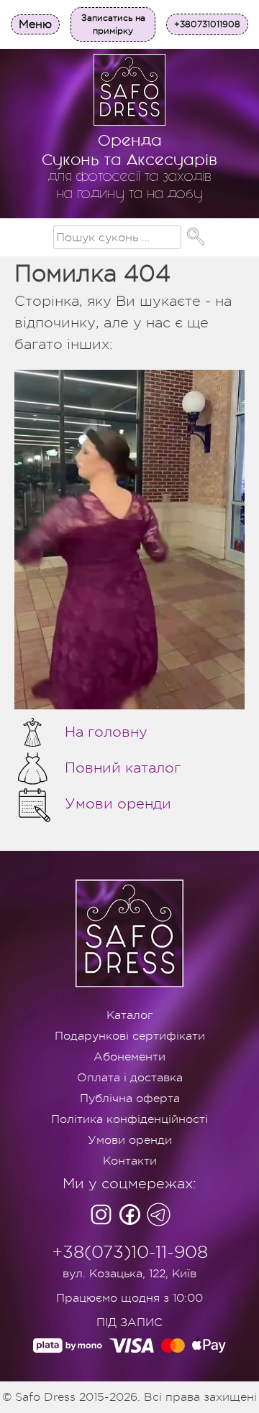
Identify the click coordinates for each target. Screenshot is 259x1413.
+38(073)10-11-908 (130, 1252)
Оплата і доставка (130, 1077)
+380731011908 (207, 24)
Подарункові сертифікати (130, 1036)
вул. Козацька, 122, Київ (129, 1273)
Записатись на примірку (113, 24)
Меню (35, 24)
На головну (106, 732)
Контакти (130, 1161)
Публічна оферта (130, 1098)
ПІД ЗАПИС (129, 1322)
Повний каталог (123, 768)
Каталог (129, 1015)
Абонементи (129, 1056)
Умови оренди (118, 804)
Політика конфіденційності (129, 1119)
